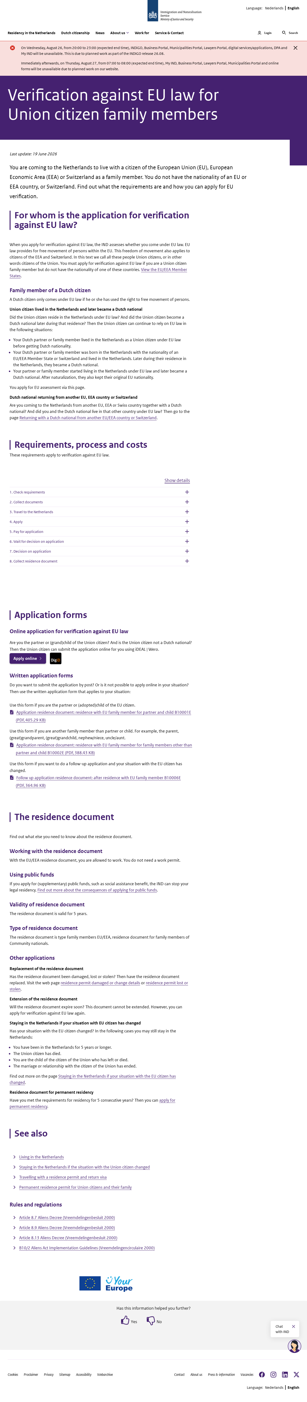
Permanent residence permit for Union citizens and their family (75, 1187)
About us (196, 1374)
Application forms (50, 615)
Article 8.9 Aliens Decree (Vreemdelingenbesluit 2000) (67, 1227)
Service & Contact (169, 33)
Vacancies (247, 1374)
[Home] (153, 13)
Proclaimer (31, 1374)
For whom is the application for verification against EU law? (101, 220)
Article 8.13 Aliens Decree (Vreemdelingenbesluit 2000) (68, 1237)
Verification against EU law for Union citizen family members (113, 104)
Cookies (13, 1374)
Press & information (221, 1374)
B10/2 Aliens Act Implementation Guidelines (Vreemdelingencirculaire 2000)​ (87, 1247)
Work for (142, 33)
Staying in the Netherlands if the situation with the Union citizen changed (84, 1167)
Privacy (48, 1374)
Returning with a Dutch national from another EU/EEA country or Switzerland (88, 417)
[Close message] (293, 1326)
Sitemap (64, 1374)
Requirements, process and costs (80, 445)
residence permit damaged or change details (100, 982)
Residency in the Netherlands (31, 33)
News (100, 33)
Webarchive (105, 1374)
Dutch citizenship (75, 33)
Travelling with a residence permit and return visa (63, 1177)
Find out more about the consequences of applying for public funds (97, 890)
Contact (179, 1374)
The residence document (64, 817)
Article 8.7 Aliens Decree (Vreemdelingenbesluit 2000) (67, 1217)
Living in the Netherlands (41, 1157)
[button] (100, 482)
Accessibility (83, 1374)
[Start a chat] (294, 1346)
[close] (295, 48)
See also (31, 1133)
